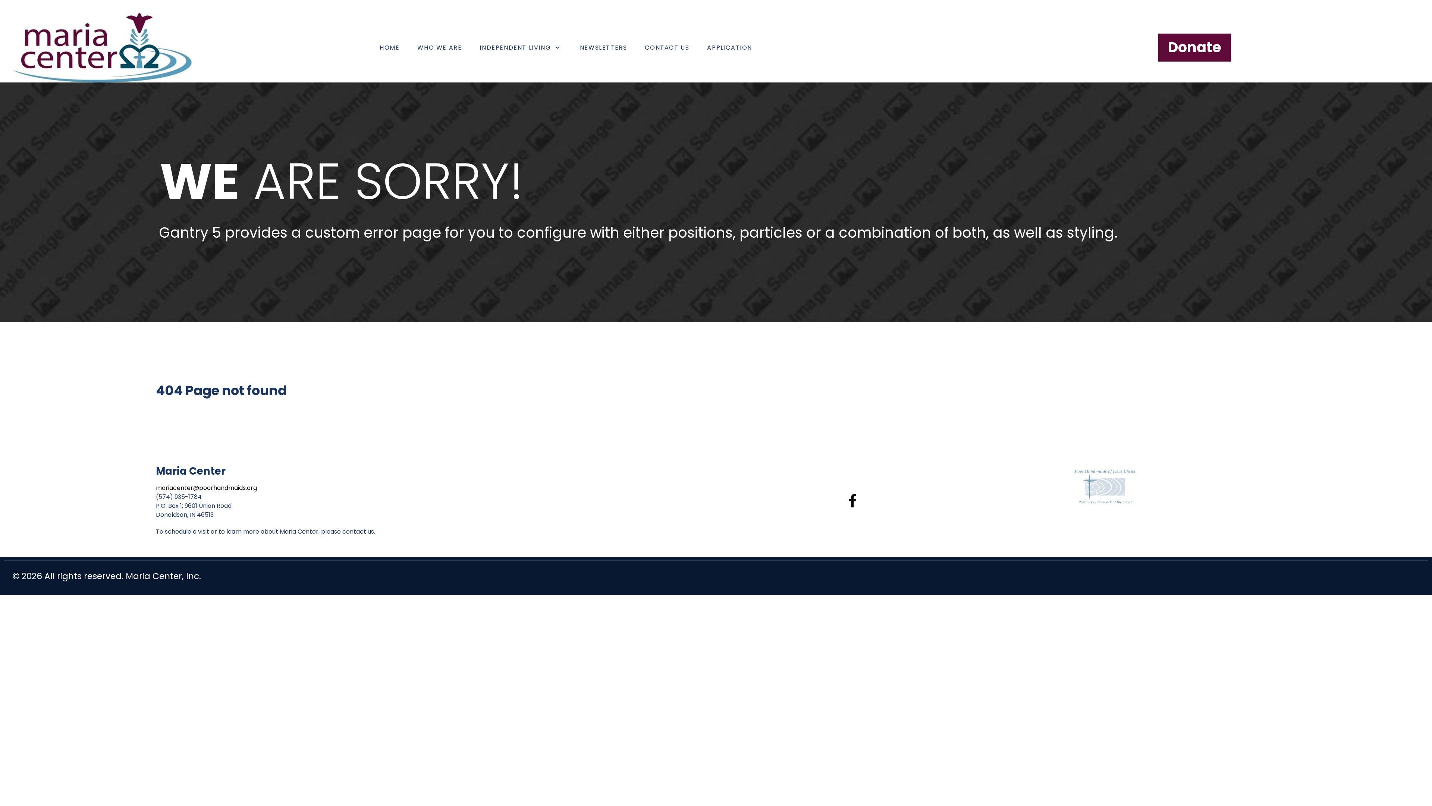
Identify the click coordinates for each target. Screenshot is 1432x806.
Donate (1194, 47)
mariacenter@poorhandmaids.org (206, 488)
